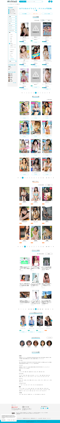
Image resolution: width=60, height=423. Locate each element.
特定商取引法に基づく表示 (26, 418)
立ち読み (35, 42)
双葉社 (37, 358)
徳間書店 (26, 358)
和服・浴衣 (42, 371)
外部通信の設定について (34, 418)
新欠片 (29, 358)
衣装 (9, 23)
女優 (32, 388)
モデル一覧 (14, 82)
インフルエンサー (12, 49)
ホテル (35, 384)
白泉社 (31, 358)
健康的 (21, 376)
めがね (36, 371)
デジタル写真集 (12, 9)
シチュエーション (11, 30)
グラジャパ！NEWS (12, 13)
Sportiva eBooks (36, 363)
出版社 (10, 16)
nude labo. (27, 368)
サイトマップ (48, 418)
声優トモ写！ (21, 368)
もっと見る (49, 337)
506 (46, 246)
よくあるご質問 (40, 418)
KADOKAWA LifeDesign (34, 357)
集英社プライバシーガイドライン (17, 418)
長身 (48, 375)
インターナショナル (41, 376)
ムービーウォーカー (41, 358)
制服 (27, 371)
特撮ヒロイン (11, 51)
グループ (30, 384)
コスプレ (21, 371)
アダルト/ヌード (12, 58)
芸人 (33, 390)
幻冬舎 (42, 357)
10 (43, 177)
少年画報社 (20, 358)
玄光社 (39, 357)
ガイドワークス (24, 357)
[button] (51, 321)
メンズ (35, 394)
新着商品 (9, 66)
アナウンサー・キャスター (13, 47)
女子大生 (11, 43)
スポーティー (33, 376)
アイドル (11, 36)
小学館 (50, 357)
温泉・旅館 (40, 384)
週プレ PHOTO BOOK (22, 362)
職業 (9, 32)
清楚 (21, 381)
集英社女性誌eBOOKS (22, 363)
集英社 (44, 357)
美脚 (44, 375)
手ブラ (21, 394)
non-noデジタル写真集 (48, 362)
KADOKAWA (29, 357)
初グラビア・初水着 (28, 394)
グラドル (11, 34)
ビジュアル (10, 25)
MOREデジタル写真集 (41, 362)
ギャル (47, 376)
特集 (9, 69)
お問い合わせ (44, 418)
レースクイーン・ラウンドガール (13, 45)
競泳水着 (31, 371)
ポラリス (24, 368)
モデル (37, 388)
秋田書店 (20, 357)
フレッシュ (27, 376)
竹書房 (24, 358)
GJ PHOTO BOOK (35, 362)
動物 (39, 394)
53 (46, 177)
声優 (42, 388)
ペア (21, 384)
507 (48, 246)
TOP (8, 4)
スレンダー (22, 375)
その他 (10, 61)
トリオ (25, 384)
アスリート (38, 390)
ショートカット (38, 375)
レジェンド (11, 53)
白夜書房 (34, 358)
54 (48, 177)
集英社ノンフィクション (29, 363)
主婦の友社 (47, 357)
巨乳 (28, 375)
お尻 (32, 375)
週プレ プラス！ (12, 12)
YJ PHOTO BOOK (29, 362)
